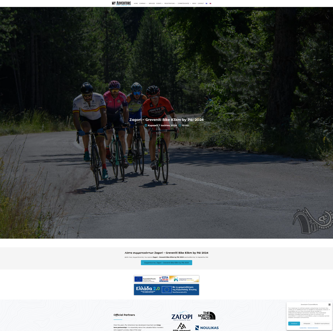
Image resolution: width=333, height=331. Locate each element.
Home (136, 3)
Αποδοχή (294, 323)
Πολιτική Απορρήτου (313, 327)
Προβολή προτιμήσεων (322, 323)
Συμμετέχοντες (183, 3)
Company (142, 3)
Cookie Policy (303, 327)
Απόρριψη (307, 323)
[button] (329, 304)
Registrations (170, 3)
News (194, 3)
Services (152, 3)
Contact (201, 3)
